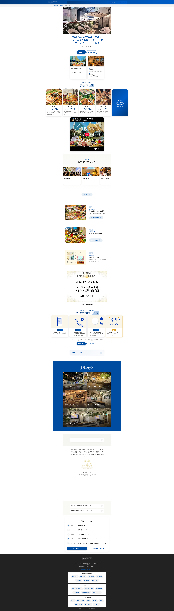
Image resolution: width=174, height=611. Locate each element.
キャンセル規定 (107, 2)
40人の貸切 (91, 576)
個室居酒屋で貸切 (86, 592)
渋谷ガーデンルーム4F (58, 5)
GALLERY (78, 2)
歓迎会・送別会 (80, 600)
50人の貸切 (99, 576)
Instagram (83, 569)
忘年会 (73, 600)
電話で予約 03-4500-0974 (97, 548)
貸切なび (91, 569)
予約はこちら (81, 52)
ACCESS (100, 2)
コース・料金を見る (77, 548)
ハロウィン (96, 604)
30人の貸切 (83, 576)
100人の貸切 (95, 580)
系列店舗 (90, 2)
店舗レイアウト (84, 2)
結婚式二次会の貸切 (89, 588)
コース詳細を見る (96, 217)
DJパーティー (88, 604)
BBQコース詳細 (95, 240)
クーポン (95, 2)
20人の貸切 (74, 576)
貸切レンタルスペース (77, 588)
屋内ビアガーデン (96, 592)
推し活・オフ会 (78, 604)
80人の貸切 (86, 580)
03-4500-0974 (91, 52)
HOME (68, 2)
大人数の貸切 (76, 592)
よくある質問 (113, 2)
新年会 (88, 600)
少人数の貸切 (99, 588)
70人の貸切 (78, 580)
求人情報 (124, 2)
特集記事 (119, 2)
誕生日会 (95, 600)
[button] (87, 352)
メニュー (73, 2)
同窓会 (101, 600)
